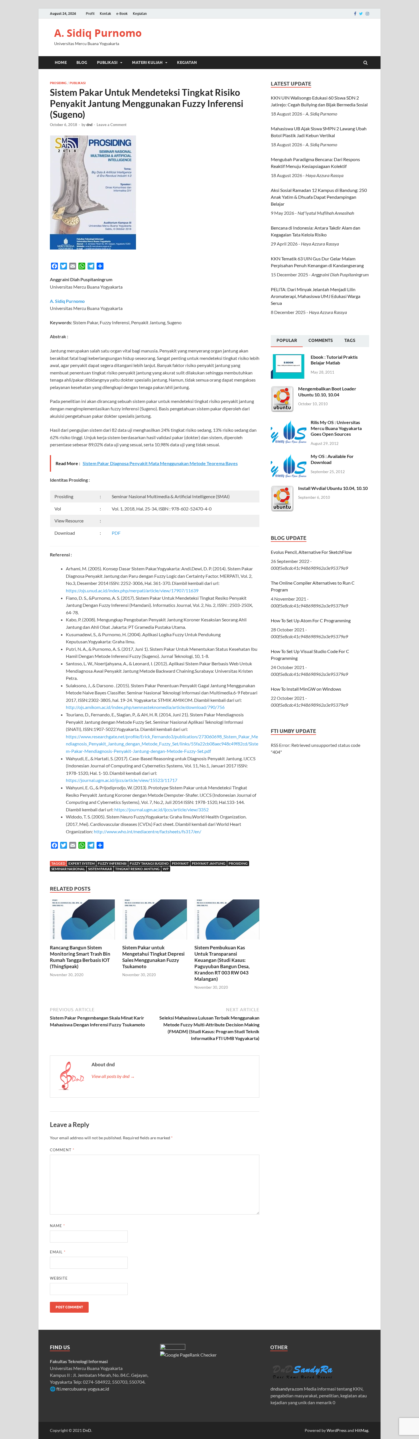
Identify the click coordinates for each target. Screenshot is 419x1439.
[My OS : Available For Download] (288, 456)
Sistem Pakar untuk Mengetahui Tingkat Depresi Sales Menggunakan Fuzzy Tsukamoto (153, 957)
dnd (89, 124)
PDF (116, 533)
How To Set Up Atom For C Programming (311, 620)
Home (61, 62)
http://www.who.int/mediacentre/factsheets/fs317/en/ (147, 831)
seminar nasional (68, 869)
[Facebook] (355, 13)
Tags (349, 340)
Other (279, 1347)
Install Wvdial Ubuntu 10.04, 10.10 (333, 488)
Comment (62, 1150)
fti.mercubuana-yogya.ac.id (82, 1388)
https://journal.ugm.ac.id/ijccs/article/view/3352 (161, 809)
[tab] (287, 341)
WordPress (337, 1430)
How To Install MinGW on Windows (306, 689)
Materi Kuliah (147, 62)
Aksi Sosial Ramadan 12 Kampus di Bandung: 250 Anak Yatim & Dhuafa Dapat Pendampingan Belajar (319, 196)
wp (166, 869)
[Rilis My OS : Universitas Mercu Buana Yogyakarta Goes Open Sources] (288, 422)
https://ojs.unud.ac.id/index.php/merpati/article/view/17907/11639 (132, 590)
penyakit (180, 863)
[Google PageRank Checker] (188, 1354)
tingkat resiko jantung (137, 869)
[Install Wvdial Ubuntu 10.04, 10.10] (282, 488)
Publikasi (107, 62)
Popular (286, 340)
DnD (87, 1430)
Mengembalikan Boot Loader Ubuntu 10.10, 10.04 (327, 391)
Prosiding (58, 83)
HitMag (361, 1430)
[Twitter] (361, 13)
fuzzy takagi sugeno (149, 863)
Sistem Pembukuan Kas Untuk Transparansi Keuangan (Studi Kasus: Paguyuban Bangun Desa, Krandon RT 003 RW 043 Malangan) (222, 963)
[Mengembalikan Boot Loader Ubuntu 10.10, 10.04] (282, 389)
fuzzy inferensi (112, 863)
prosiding (238, 863)
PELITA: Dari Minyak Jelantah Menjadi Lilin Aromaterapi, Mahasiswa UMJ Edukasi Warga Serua (315, 296)
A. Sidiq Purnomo (98, 33)
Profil (90, 13)
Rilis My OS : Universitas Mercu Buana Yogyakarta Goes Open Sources (336, 428)
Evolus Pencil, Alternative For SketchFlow (311, 552)
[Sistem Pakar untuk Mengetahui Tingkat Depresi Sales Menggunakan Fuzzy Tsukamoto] (154, 941)
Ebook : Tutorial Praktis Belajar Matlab (334, 360)
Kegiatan (140, 13)
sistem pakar (100, 869)
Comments (320, 340)
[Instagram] (367, 13)
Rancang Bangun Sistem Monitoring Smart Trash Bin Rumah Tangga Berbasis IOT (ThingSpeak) (80, 957)
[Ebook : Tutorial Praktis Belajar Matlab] (288, 357)
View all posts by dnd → (113, 1076)
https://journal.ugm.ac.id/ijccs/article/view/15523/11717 (121, 780)
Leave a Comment (112, 124)
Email (58, 1252)
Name (57, 1225)
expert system (81, 863)
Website (59, 1278)
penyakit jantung (208, 863)
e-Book (122, 13)
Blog (81, 62)
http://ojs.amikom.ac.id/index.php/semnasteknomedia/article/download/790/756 (145, 707)
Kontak (105, 13)
